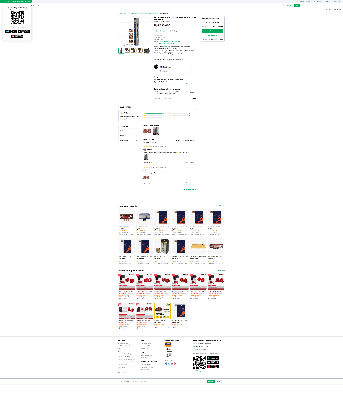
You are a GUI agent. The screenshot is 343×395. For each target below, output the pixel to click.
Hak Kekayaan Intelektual (124, 346)
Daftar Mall (144, 358)
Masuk (289, 5)
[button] (334, 9)
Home (120, 13)
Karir (119, 348)
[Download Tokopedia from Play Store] (213, 358)
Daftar (296, 5)
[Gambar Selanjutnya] (148, 51)
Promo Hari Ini (121, 367)
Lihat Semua (221, 206)
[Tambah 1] (209, 22)
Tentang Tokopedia (305, 1)
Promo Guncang (122, 372)
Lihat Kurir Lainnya (191, 84)
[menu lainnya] (195, 146)
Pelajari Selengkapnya (199, 371)
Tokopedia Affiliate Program (125, 354)
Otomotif (126, 13)
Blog (119, 351)
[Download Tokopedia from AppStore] (213, 362)
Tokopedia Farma (122, 364)
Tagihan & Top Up (146, 343)
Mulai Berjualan (317, 1)
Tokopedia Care (336, 1)
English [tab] (218, 381)
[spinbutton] (206, 22)
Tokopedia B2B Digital (124, 356)
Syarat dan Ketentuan (147, 367)
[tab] (160, 31)
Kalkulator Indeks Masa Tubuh (126, 362)
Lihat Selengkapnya (159, 61)
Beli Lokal (120, 370)
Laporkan (193, 98)
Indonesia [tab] (210, 381)
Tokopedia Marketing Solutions (126, 359)
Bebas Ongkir (145, 348)
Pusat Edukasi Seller (147, 355)
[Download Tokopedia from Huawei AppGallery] (213, 366)
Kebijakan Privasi (146, 369)
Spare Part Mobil (135, 13)
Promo (326, 1)
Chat (205, 39)
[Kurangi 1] (203, 22)
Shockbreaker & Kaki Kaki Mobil (149, 13)
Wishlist (213, 39)
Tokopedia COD (145, 346)
